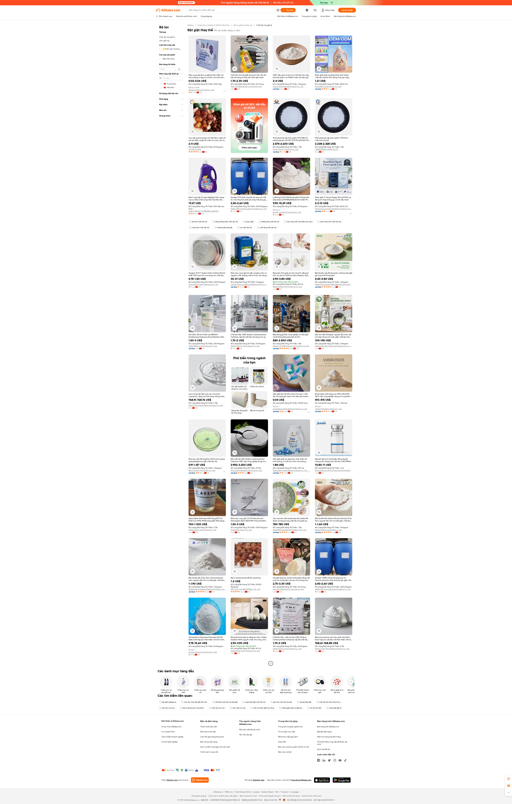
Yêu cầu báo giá (245, 735)
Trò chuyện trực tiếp (286, 732)
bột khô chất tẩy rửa (199, 222)
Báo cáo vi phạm (285, 752)
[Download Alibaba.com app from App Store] (322, 780)
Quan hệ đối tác (323, 749)
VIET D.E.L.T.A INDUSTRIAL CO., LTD (245, 589)
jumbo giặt (250, 222)
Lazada (256, 792)
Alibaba (190, 25)
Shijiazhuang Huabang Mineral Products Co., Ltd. (207, 589)
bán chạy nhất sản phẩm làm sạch (300, 222)
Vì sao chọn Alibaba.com (171, 727)
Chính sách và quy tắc (209, 752)
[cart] (316, 10)
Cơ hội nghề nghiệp (169, 742)
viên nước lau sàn (239, 708)
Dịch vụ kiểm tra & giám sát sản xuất (215, 747)
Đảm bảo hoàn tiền (208, 732)
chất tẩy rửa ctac (218, 708)
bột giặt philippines (169, 702)
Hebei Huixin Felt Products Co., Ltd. (287, 286)
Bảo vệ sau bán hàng (208, 742)
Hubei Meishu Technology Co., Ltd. (203, 346)
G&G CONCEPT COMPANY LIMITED (203, 211)
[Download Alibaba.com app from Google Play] (342, 780)
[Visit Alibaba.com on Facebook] (318, 760)
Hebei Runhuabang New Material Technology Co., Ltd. (333, 284)
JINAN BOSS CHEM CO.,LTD (326, 149)
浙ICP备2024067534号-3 (324, 800)
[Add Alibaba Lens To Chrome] (200, 780)
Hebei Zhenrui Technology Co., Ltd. (245, 346)
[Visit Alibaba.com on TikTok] (345, 760)
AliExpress (218, 792)
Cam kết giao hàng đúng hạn (212, 737)
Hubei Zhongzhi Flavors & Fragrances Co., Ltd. (333, 346)
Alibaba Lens (172, 780)
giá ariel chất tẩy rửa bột (282, 702)
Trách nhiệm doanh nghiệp (172, 737)
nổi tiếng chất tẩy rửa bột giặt (226, 702)
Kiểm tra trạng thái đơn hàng (329, 737)
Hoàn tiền (282, 742)
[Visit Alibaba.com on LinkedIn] (324, 760)
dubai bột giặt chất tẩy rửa (255, 702)
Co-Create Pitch (168, 732)
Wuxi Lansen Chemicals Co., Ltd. (202, 470)
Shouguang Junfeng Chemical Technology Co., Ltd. (333, 470)
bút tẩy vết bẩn (315, 708)
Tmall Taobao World (243, 792)
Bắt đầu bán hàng (324, 732)
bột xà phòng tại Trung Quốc (193, 708)
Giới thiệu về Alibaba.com (172, 721)
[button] (277, 10)
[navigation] (171, 344)
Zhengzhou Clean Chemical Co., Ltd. (203, 284)
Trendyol (284, 792)
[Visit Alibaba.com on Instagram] (334, 760)
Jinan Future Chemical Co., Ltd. (286, 149)
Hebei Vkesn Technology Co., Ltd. (202, 530)
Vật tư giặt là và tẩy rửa (242, 25)
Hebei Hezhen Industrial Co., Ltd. (328, 530)
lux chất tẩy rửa (246, 227)
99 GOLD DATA (195, 149)
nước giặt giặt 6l (335, 708)
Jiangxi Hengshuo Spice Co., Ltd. (328, 409)
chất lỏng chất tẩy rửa (268, 227)
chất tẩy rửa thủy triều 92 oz (330, 702)
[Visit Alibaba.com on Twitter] (329, 760)
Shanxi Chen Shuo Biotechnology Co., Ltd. (206, 405)
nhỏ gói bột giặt (305, 702)
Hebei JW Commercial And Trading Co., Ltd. (249, 209)
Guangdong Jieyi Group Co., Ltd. (328, 86)
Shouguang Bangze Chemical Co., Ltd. (246, 470)
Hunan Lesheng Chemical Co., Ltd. (287, 212)
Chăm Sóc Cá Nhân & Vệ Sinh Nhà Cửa (213, 25)
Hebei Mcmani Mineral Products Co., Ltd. (290, 530)
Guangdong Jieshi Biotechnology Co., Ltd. (290, 409)
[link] (508, 778)
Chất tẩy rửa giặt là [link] (264, 25)
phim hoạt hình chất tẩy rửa (330, 222)
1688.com (229, 792)
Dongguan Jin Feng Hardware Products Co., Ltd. (333, 209)
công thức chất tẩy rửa (200, 227)
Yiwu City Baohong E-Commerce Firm (246, 86)
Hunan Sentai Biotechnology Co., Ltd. (288, 86)
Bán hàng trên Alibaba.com (328, 727)
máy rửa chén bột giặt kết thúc (195, 702)
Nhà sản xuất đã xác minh (249, 729)
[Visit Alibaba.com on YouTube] (340, 760)
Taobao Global (267, 792)
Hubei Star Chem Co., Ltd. (241, 530)
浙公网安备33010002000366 (299, 800)
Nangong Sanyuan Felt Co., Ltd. (201, 90)
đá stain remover (168, 708)
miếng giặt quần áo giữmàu (292, 708)
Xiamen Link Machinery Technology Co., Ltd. (291, 346)
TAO (277, 792)
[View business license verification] (280, 800)
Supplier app (258, 780)
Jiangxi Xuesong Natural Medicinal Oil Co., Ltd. (249, 284)
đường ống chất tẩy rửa (270, 222)
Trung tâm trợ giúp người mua (290, 727)
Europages (294, 792)
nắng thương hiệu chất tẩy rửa (226, 222)
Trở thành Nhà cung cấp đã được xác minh (332, 743)
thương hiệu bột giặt (224, 227)
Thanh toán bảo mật (208, 727)
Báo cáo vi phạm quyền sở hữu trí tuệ (293, 747)
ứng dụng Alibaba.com (301, 780)
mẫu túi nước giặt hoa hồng (263, 708)
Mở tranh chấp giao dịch (288, 737)
